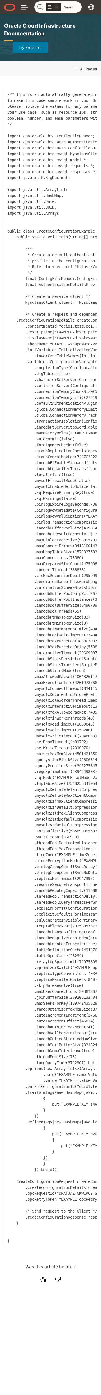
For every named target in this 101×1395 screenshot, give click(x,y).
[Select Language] (91, 6)
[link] (53, 7)
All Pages (88, 68)
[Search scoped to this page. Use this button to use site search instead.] (56, 7)
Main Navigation (24, 6)
